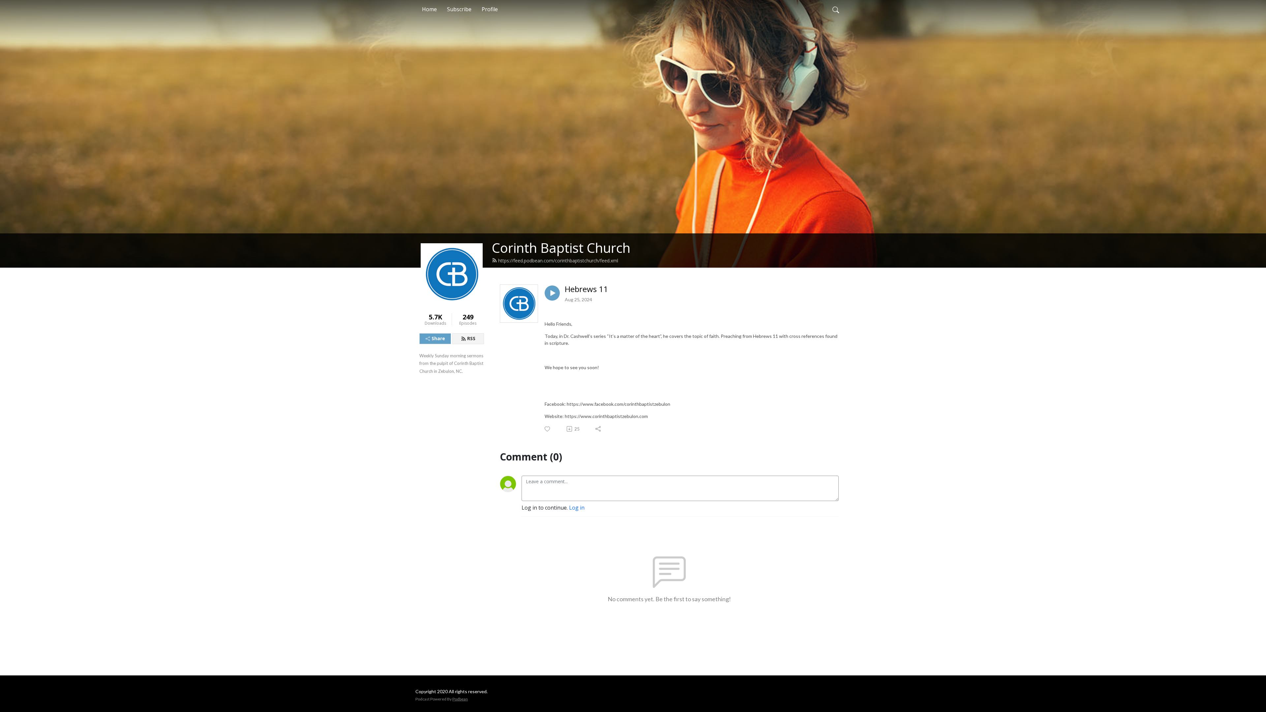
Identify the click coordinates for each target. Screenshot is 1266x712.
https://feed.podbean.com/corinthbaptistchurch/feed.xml (558, 260)
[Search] (836, 9)
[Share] (598, 429)
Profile (490, 9)
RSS (471, 338)
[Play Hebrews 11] (552, 293)
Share (438, 338)
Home (429, 9)
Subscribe (459, 9)
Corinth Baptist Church (561, 248)
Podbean (460, 699)
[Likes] (548, 429)
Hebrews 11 (586, 289)
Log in (577, 507)
